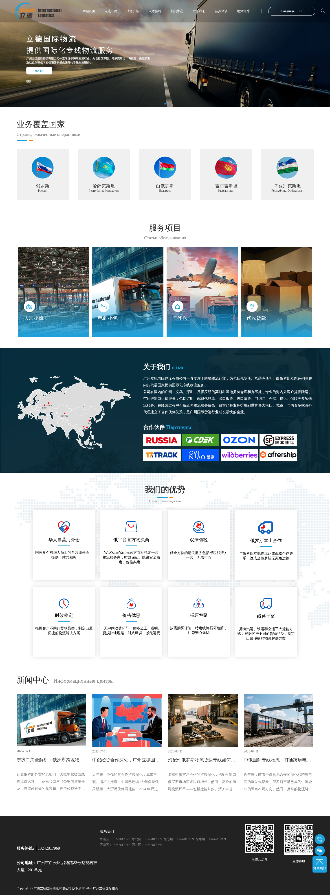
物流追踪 (243, 11)
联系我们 (199, 11)
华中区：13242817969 (211, 839)
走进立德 (111, 11)
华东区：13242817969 (179, 839)
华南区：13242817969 (115, 839)
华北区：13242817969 (147, 839)
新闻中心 (177, 11)
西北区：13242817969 (147, 845)
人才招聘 (155, 11)
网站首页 (89, 11)
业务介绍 (133, 11)
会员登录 (221, 11)
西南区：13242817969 (115, 845)
